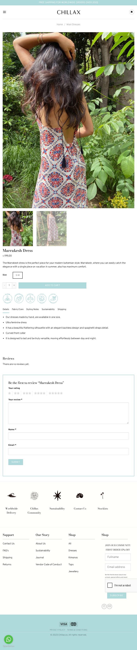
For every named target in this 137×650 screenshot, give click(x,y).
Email (12, 445)
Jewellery (73, 571)
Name (12, 429)
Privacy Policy (57, 630)
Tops (70, 564)
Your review (15, 399)
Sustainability (57, 508)
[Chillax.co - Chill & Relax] (68, 12)
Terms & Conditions (77, 630)
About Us (40, 543)
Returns (7, 564)
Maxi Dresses (73, 24)
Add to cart (52, 285)
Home (60, 24)
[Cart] (131, 12)
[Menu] (4, 12)
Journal (40, 557)
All (69, 543)
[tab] (6, 309)
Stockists (103, 508)
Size (5, 275)
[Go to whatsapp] (8, 639)
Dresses (72, 550)
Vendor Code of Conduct (49, 564)
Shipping (7, 557)
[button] (17, 275)
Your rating (14, 388)
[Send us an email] (109, 606)
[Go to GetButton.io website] (8, 646)
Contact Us (80, 508)
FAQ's (6, 550)
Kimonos (73, 557)
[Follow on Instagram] (104, 606)
